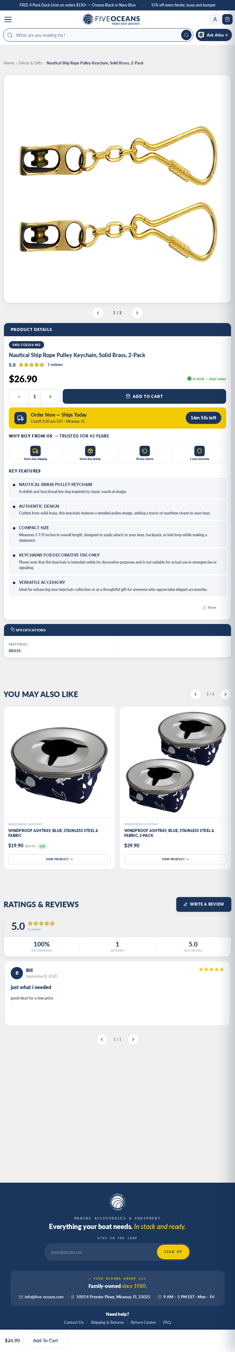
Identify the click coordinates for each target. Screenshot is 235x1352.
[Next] (225, 694)
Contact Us (74, 1322)
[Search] (186, 35)
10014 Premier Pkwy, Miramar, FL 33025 (113, 1297)
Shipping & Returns (107, 1322)
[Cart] (227, 19)
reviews (55, 364)
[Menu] (7, 19)
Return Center (143, 1322)
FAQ (167, 1322)
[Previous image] (98, 313)
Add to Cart (148, 396)
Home (9, 62)
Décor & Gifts (30, 62)
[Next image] (137, 313)
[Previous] (195, 694)
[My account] (215, 19)
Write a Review (207, 904)
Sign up (173, 1252)
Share (212, 607)
